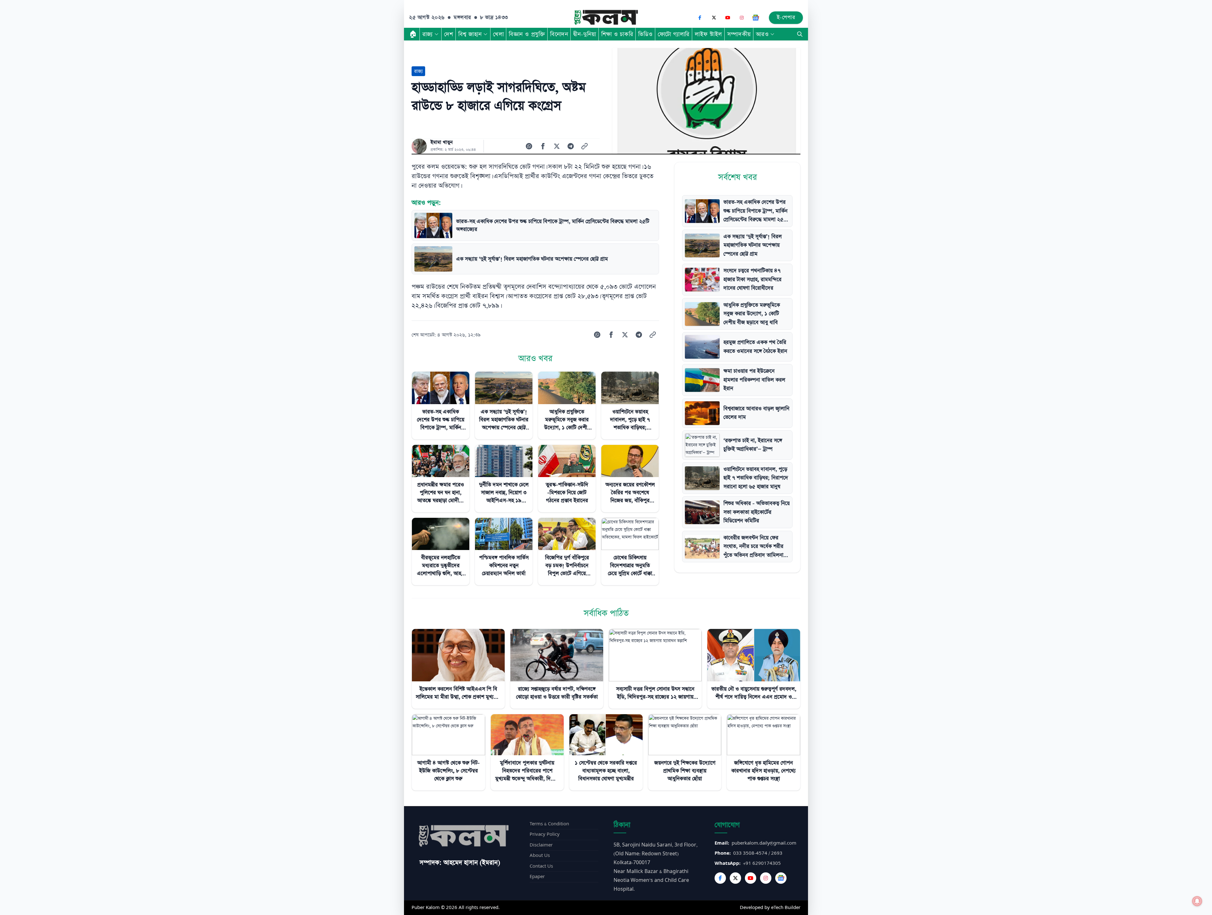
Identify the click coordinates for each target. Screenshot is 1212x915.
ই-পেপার (786, 17)
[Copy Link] (584, 146)
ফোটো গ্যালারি (674, 34)
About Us (540, 855)
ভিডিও (645, 34)
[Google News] (755, 17)
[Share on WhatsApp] (529, 146)
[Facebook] (700, 17)
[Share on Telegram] (570, 146)
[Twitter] (735, 878)
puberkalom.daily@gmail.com (764, 843)
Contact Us (541, 866)
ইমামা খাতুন (442, 142)
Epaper (537, 876)
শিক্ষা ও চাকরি (617, 34)
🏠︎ (413, 34)
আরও (762, 34)
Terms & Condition (549, 824)
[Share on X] (556, 146)
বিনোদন (559, 34)
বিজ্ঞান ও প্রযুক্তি (527, 34)
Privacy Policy (545, 834)
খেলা (498, 34)
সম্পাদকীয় (739, 34)
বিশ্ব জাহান (470, 34)
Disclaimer (541, 845)
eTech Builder (785, 907)
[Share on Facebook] (543, 146)
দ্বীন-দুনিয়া (584, 34)
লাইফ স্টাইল (708, 34)
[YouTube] (728, 17)
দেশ (448, 34)
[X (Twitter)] (714, 17)
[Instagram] (741, 17)
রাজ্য (427, 34)
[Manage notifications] (1197, 901)
